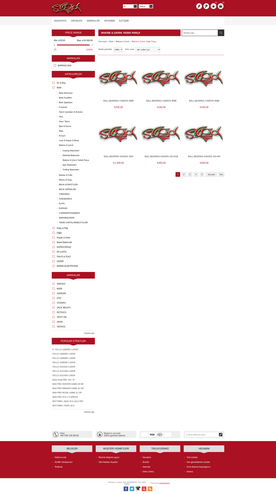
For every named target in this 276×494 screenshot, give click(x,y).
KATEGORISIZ (64, 247)
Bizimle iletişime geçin (109, 457)
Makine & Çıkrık (66, 145)
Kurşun (62, 135)
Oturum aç (206, 6)
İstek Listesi (148, 471)
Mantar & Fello (65, 175)
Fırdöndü (63, 107)
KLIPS (62, 203)
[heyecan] (132, 489)
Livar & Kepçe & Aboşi (69, 140)
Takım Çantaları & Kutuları (71, 112)
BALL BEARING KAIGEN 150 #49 (204, 156)
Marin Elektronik (64, 242)
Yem (61, 116)
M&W (59, 288)
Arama (221, 33)
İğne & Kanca (65, 126)
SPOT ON (62, 317)
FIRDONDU (64, 194)
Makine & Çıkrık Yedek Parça (76, 160)
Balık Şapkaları (66, 102)
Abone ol (220, 434)
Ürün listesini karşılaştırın (198, 467)
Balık (59, 87)
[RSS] (150, 489)
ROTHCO (61, 312)
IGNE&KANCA (65, 199)
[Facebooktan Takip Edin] (126, 489)
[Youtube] (144, 489)
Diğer (59, 233)
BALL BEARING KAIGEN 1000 (118, 156)
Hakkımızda (60, 457)
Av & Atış (61, 83)
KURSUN (63, 208)
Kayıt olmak (199, 6)
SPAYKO (61, 284)
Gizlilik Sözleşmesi (63, 462)
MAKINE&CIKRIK (66, 218)
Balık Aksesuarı (66, 93)
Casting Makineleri (71, 150)
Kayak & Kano (63, 237)
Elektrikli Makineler (71, 155)
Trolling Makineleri (71, 169)
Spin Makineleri (69, 165)
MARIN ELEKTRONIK (67, 266)
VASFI (60, 322)
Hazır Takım (64, 121)
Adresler (147, 467)
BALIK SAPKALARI (67, 189)
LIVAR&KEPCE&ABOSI (69, 213)
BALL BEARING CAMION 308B (118, 101)
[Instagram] (138, 489)
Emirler (146, 462)
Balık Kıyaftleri (65, 97)
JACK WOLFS (64, 307)
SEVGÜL (61, 326)
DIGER (60, 261)
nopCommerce (164, 483)
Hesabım (147, 457)
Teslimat (58, 467)
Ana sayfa (102, 41)
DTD (59, 298)
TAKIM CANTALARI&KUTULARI (73, 222)
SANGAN (61, 293)
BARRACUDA (64, 65)
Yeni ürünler (192, 457)
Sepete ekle (124, 61)
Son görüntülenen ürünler (198, 462)
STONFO (61, 303)
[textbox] (200, 33)
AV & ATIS (62, 252)
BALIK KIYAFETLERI (68, 184)
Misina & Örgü (65, 180)
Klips (61, 131)
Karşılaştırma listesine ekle (107, 61)
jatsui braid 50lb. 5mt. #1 (63, 380)
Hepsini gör (89, 333)
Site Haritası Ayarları (108, 462)
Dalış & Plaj (62, 228)
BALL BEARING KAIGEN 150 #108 (161, 156)
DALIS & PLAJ (64, 256)
